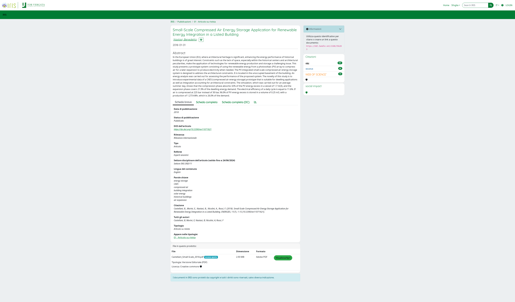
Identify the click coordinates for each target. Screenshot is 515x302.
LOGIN (509, 5)
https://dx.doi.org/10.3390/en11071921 (192, 129)
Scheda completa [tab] (206, 102)
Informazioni (314, 29)
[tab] (255, 102)
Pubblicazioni (184, 21)
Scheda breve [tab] (183, 102)
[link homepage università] (33, 5)
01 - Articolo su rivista (205, 21)
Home (446, 5)
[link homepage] (10, 5)
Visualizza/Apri (283, 257)
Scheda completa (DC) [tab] (235, 102)
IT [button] (497, 5)
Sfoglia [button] (454, 5)
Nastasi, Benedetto (184, 39)
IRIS (172, 21)
